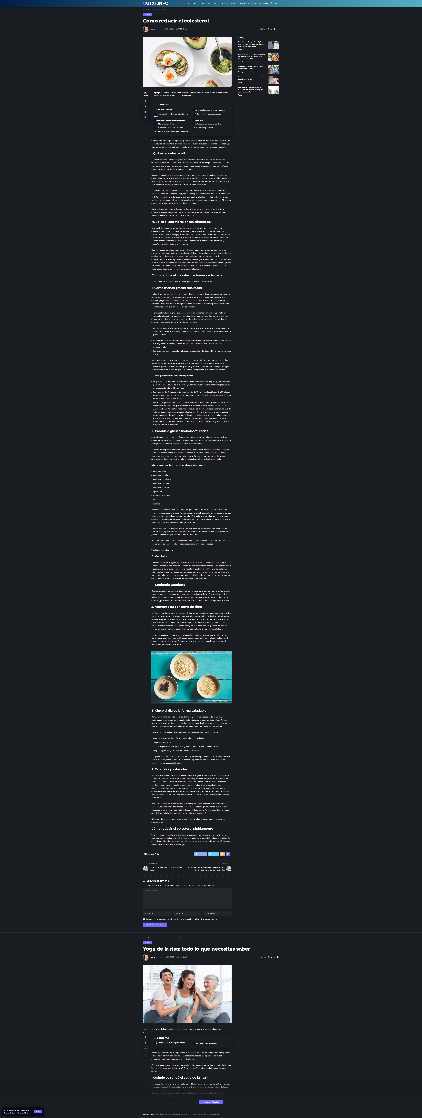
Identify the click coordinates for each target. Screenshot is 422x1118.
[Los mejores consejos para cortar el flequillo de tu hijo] (273, 80)
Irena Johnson (156, 29)
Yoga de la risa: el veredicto (206, 1044)
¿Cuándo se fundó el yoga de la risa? (170, 1043)
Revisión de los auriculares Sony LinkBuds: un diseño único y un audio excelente (250, 89)
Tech (240, 50)
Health (147, 14)
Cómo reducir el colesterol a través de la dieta (171, 115)
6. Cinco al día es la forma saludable (170, 128)
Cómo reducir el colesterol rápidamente (172, 132)
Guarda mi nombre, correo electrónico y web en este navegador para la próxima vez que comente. (181, 919)
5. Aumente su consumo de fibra (208, 124)
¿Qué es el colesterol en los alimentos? (210, 110)
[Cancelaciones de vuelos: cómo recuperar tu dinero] (273, 69)
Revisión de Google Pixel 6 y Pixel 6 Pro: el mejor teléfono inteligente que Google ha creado (252, 44)
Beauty (240, 82)
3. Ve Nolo (199, 120)
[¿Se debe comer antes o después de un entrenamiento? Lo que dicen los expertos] (273, 57)
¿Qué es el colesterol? (165, 109)
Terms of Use (23, 1113)
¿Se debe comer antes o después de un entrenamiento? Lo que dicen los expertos (251, 56)
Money (240, 72)
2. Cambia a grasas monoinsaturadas (170, 120)
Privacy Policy (9, 1113)
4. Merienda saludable (165, 124)
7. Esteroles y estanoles (205, 128)
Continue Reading (211, 1102)
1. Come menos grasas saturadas (208, 114)
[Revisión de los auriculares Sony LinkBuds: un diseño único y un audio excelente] (273, 90)
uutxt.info (155, 3)
